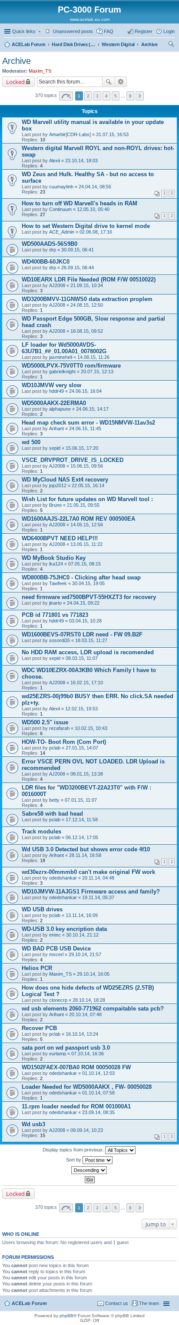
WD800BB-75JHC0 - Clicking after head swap (81, 577)
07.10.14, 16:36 (87, 1053)
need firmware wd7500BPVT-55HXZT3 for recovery (89, 597)
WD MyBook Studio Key (54, 558)
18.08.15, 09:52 (86, 331)
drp (52, 249)
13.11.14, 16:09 (82, 915)
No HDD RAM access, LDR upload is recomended (88, 652)
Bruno (55, 505)
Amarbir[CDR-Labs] (70, 134)
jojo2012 (57, 485)
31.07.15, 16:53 (112, 134)
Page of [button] (66, 95)
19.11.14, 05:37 (98, 897)
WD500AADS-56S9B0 (49, 244)
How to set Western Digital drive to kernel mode (86, 226)
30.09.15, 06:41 (77, 249)
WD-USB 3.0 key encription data (64, 929)
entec (55, 934)
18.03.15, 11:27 (91, 640)
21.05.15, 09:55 (83, 505)
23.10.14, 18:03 (81, 160)
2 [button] (88, 96)
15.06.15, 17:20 (82, 448)
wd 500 (31, 442)
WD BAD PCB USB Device (56, 948)
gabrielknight (62, 371)
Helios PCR (37, 968)
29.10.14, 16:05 (93, 974)
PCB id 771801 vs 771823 (55, 615)
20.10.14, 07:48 (85, 1014)
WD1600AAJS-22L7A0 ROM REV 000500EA (78, 518)
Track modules (41, 831)
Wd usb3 (33, 1124)
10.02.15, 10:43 (91, 728)
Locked (15, 82)
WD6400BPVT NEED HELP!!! (60, 538)
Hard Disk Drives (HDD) (73, 44)
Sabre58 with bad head (52, 813)
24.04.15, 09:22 (83, 603)
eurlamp (57, 1053)
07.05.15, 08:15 (84, 563)
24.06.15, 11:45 (85, 428)
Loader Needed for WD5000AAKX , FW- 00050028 (87, 1087)
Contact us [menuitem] (116, 1303)
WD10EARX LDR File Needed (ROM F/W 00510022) (89, 279)
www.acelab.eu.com (89, 19)
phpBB (66, 1315)
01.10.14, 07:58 (98, 1092)
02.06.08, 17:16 (96, 231)
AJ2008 (57, 285)
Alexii (54, 160)
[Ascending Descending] (89, 1170)
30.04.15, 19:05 (88, 583)
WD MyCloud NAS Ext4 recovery (65, 479)
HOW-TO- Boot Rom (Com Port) (64, 742)
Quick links (24, 31)
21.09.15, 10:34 (86, 285)
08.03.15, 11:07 (82, 658)
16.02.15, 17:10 (86, 682)
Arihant (56, 428)
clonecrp (58, 1000)
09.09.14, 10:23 (86, 1130)
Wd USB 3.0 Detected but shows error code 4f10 (86, 849)
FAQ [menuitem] (108, 31)
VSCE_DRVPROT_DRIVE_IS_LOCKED (72, 460)
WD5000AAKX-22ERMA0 (54, 403)
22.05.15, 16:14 (88, 485)
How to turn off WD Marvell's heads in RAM (79, 203)
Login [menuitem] (169, 31)
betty (54, 800)
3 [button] (97, 96)
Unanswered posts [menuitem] (73, 31)
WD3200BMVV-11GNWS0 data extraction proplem (87, 299)
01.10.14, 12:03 (98, 1073)
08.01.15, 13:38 (86, 773)
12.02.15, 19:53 (81, 708)
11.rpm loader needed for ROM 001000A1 (76, 1106)
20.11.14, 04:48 (98, 877)
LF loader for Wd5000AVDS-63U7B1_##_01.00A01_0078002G (64, 348)
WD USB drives (42, 909)
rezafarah (59, 728)
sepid (54, 448)
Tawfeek (58, 583)
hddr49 (56, 391)
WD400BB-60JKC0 (46, 261)
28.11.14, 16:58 (85, 855)
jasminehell (60, 357)
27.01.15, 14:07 (82, 747)
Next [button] (140, 95)
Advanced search (121, 82)
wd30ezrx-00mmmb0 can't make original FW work (88, 872)
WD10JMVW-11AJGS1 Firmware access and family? (91, 891)
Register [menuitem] (143, 31)
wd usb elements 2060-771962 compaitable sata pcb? (93, 1008)
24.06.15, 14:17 (92, 409)
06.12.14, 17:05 (82, 837)
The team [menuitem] (149, 1303)
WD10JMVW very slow (51, 385)
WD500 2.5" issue (45, 722)
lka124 (56, 563)
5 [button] (115, 96)
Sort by (74, 1159)
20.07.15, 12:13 (97, 371)
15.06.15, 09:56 (86, 465)
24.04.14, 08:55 (95, 186)
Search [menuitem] (171, 45)
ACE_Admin (61, 231)
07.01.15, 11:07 (81, 800)
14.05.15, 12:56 (86, 524)
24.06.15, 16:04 (85, 391)
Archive (149, 44)
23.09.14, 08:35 (98, 1112)
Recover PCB (39, 1028)
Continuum (60, 209)
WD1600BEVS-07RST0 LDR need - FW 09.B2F (82, 634)
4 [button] (106, 96)
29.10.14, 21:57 (85, 954)
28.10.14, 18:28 (89, 1000)
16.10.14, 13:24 (82, 1034)
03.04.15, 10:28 (85, 620)
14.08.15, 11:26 (93, 357)
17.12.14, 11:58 (82, 819)
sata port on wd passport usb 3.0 (66, 1047)
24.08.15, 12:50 (86, 305)
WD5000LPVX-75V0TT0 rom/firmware (71, 365)
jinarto (55, 603)
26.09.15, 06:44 (77, 267)
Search (108, 82)
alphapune (60, 409)
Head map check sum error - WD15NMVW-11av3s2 (88, 422)
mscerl (56, 954)
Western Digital (118, 44)
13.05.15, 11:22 (86, 544)
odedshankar (63, 877)
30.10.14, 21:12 (82, 934)
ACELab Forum (28, 44)
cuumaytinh (61, 186)
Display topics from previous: (74, 1149)
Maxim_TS (40, 71)
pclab (54, 747)
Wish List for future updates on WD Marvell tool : (87, 499)
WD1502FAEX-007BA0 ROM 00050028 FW (76, 1067)
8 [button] (130, 96)
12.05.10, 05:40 (93, 209)
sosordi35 (59, 640)
